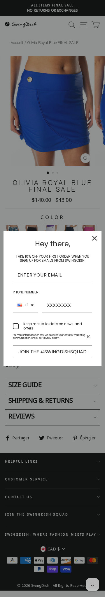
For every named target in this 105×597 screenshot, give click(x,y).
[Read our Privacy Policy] (88, 336)
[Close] (95, 238)
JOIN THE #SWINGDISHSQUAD (52, 351)
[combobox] (25, 305)
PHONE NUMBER (25, 292)
